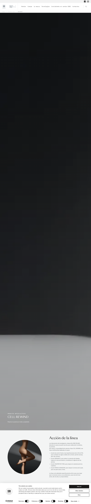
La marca (37, 6)
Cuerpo (3, 11)
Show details (74, 501)
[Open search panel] (85, 6)
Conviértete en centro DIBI (61, 6)
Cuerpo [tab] (30, 6)
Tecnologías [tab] (46, 6)
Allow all (79, 486)
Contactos (75, 6)
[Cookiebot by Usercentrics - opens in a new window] (9, 501)
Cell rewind (20, 11)
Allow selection (79, 490)
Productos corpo (11, 11)
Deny (79, 495)
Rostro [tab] (23, 6)
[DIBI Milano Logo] (9, 6)
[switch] (41, 501)
